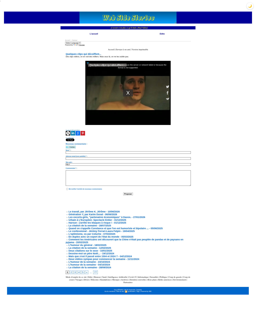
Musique (115, 279)
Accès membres (110, 291)
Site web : (69, 162)
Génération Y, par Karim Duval (85, 214)
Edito (162, 34)
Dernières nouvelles (138, 279)
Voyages (78, 279)
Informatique (143, 277)
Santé (104, 277)
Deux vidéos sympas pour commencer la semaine (96, 259)
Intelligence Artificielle (117, 277)
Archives (124, 279)
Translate (82, 45)
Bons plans (152, 279)
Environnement (179, 279)
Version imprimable (140, 49)
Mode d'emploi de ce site (76, 277)
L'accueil (94, 34)
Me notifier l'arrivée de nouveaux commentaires (85, 189)
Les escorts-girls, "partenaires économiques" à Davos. (99, 217)
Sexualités (154, 277)
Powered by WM (146, 291)
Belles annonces (165, 279)
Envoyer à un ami (123, 49)
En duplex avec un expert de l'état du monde (93, 236)
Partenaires (128, 282)
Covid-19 (132, 277)
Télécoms (95, 279)
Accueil (67, 40)
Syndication (131, 291)
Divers (86, 279)
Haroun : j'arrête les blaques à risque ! (90, 222)
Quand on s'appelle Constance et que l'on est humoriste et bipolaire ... (108, 228)
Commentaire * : (71, 168)
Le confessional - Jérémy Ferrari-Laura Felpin (94, 231)
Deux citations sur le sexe (83, 250)
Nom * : (68, 150)
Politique (163, 277)
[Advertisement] (114, 203)
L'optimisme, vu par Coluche (84, 234)
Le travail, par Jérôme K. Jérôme (87, 211)
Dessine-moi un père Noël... (84, 253)
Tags (137, 291)
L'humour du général (80, 245)
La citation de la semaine (82, 225)
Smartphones (105, 279)
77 (95, 272)
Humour (74, 40)
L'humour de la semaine (82, 262)
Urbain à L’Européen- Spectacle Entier (90, 220)
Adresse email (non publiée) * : (76, 156)
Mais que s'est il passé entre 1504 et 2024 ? (93, 256)
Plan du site (120, 291)
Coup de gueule (175, 277)
